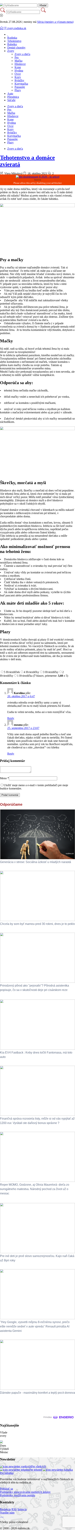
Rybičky (19, 80)
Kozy (18, 77)
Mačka (18, 60)
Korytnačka (21, 83)
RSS (14, 1509)
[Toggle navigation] (2, 28)
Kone (18, 67)
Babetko (12, 44)
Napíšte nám (7, 1512)
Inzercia (22, 1509)
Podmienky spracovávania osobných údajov (25, 1492)
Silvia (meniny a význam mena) (55, 21)
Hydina (19, 70)
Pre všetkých (38, 1466)
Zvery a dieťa (22, 54)
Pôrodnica (13, 96)
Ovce (18, 73)
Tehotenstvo (14, 41)
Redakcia (5, 1509)
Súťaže (11, 100)
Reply (10, 718)
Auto (10, 93)
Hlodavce (20, 64)
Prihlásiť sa (6, 1488)
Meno (4, 778)
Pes (17, 57)
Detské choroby (16, 47)
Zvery (10, 50)
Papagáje (20, 87)
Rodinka (12, 37)
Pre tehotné (35, 1469)
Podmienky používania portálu (17, 1495)
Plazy (18, 90)
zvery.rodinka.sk (16, 28)
